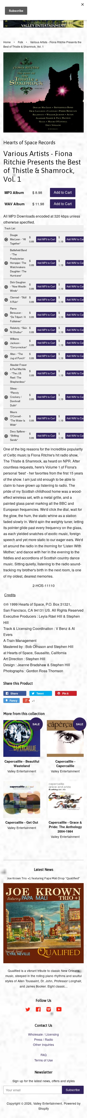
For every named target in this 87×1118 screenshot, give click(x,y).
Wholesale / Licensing (43, 1034)
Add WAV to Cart (75, 239)
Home (7, 42)
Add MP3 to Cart (46, 239)
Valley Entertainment (47, 1103)
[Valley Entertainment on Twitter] (27, 1010)
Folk (20, 42)
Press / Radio (43, 1039)
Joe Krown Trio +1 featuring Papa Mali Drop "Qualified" (43, 878)
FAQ (44, 1055)
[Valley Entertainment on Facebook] (38, 1010)
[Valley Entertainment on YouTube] (59, 1010)
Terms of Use (43, 1060)
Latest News (43, 870)
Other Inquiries (43, 1044)
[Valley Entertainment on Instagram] (48, 1010)
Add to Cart (63, 192)
